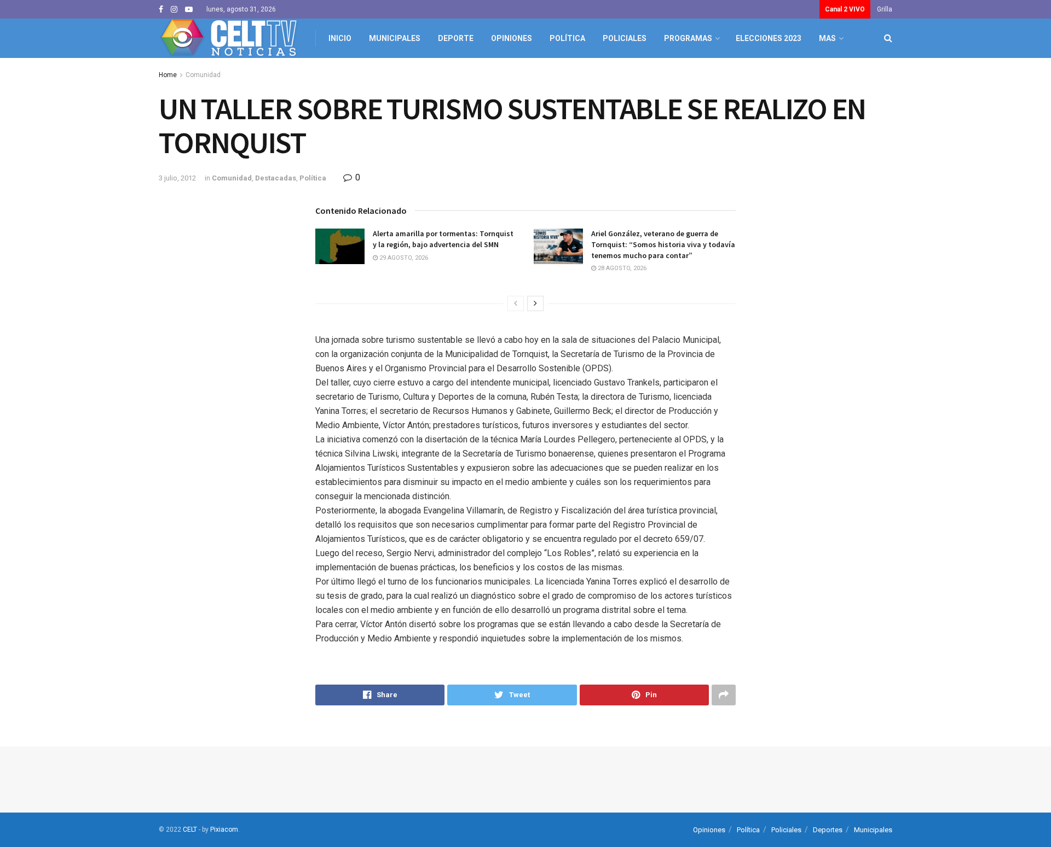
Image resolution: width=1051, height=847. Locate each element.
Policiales (624, 38)
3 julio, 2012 (177, 178)
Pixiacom (224, 829)
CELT (190, 829)
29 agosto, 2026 (403, 257)
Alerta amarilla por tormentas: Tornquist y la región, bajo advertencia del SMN (443, 239)
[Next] (535, 303)
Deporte (455, 38)
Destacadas (275, 178)
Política (567, 38)
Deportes (827, 830)
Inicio (339, 38)
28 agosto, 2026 (621, 268)
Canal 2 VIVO (845, 9)
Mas (827, 38)
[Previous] (515, 303)
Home (168, 75)
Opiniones (511, 38)
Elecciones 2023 (768, 38)
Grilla (884, 9)
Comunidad (203, 75)
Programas (688, 38)
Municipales (394, 38)
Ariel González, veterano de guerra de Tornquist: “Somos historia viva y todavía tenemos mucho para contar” (663, 244)
